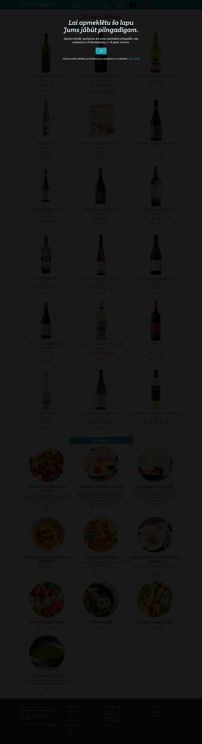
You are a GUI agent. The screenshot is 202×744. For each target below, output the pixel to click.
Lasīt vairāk (134, 58)
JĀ (101, 51)
